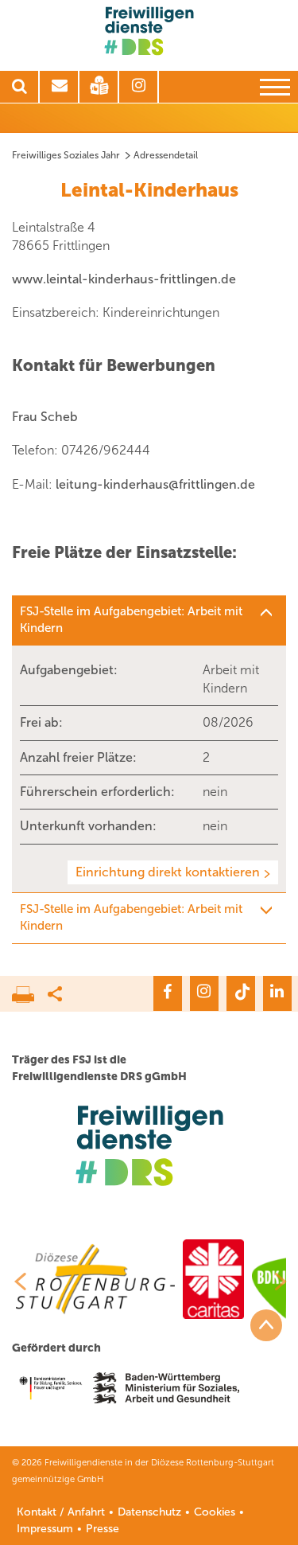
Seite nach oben (266, 1325)
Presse (102, 1528)
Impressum (45, 1528)
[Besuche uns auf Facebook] (167, 993)
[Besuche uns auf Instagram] (204, 993)
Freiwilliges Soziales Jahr (66, 155)
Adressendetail (166, 155)
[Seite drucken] (30, 990)
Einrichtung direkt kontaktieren (167, 872)
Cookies (214, 1512)
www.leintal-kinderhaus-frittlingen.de (124, 279)
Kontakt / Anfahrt (61, 1512)
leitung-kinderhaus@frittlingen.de (155, 484)
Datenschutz (149, 1512)
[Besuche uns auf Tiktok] (240, 993)
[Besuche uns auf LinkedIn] (277, 993)
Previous (14, 1281)
